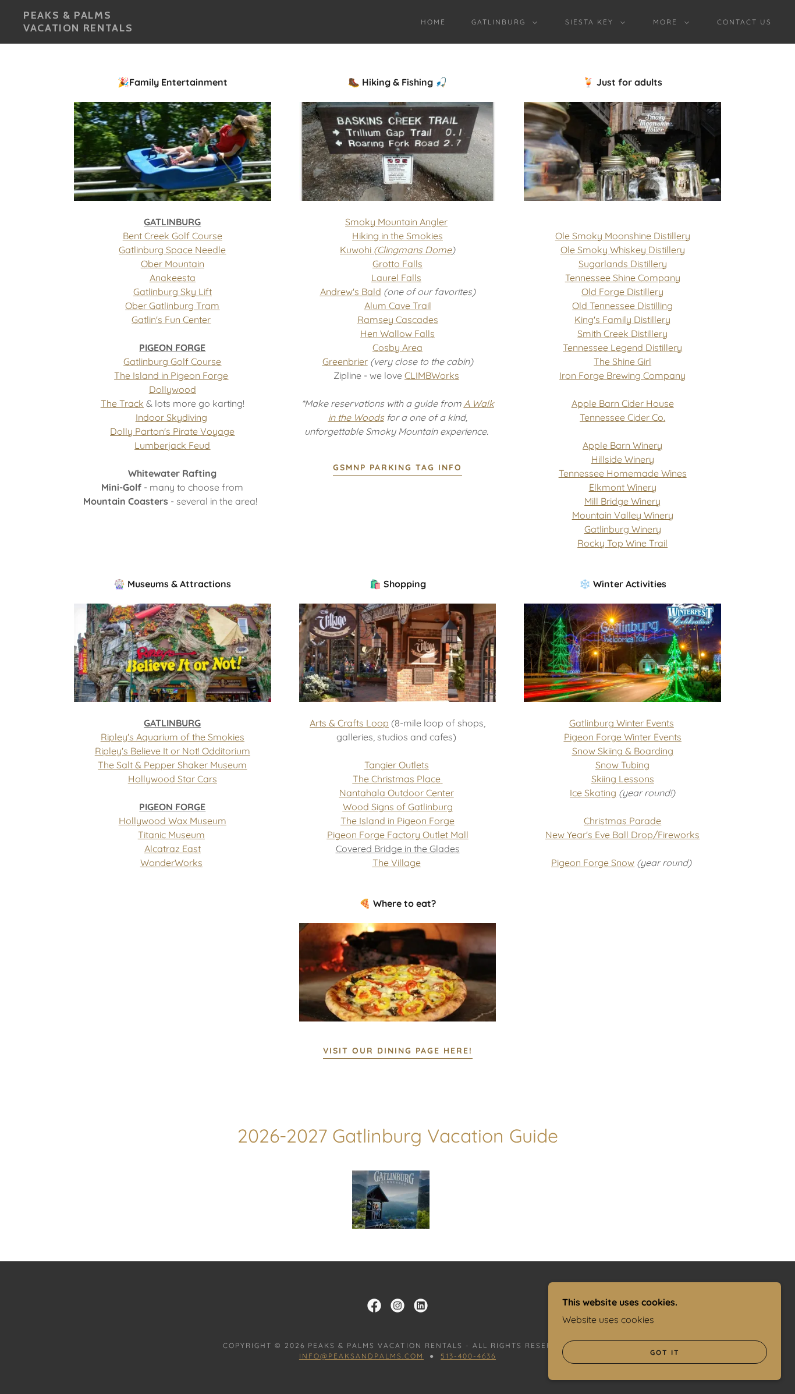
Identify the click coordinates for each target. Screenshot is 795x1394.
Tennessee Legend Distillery (622, 347)
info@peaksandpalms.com (361, 1356)
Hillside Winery (622, 459)
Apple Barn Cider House (623, 403)
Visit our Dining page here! (398, 1050)
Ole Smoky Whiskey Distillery (622, 250)
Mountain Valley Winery (622, 515)
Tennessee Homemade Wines (623, 473)
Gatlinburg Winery (622, 529)
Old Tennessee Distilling (622, 305)
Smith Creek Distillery (622, 333)
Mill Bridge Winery (622, 501)
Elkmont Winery (622, 487)
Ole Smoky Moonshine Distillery (622, 236)
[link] (78, 28)
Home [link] (433, 21)
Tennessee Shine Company (622, 277)
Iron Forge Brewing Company (622, 375)
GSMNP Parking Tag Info (397, 467)
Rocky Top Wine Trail (622, 543)
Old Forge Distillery (622, 291)
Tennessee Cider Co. (622, 417)
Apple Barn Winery (622, 445)
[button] (502, 22)
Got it (665, 1352)
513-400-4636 (468, 1356)
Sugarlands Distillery (622, 263)
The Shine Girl (622, 361)
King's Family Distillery (622, 319)
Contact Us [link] (744, 21)
